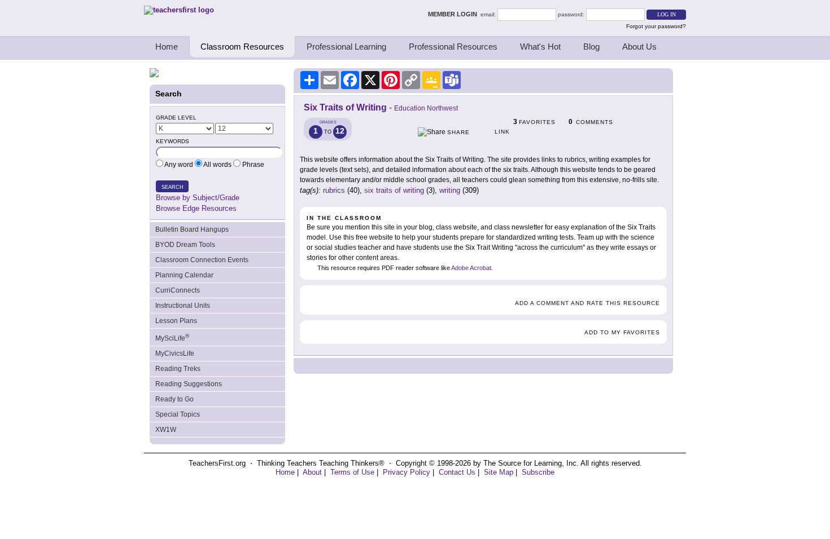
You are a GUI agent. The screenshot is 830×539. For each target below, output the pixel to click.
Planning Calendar (184, 275)
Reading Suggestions (188, 384)
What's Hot (540, 46)
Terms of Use (352, 472)
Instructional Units (182, 306)
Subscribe (538, 472)
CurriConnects (177, 290)
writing (449, 190)
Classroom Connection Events (201, 260)
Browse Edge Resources (196, 208)
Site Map (498, 472)
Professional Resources (453, 46)
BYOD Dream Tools (185, 245)
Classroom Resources (242, 46)
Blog (591, 46)
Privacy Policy (406, 472)
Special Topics (177, 414)
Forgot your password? (656, 26)
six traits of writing (394, 190)
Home (166, 46)
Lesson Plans (176, 321)
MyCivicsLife (174, 353)
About (312, 472)
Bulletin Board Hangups (192, 229)
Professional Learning (346, 46)
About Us (639, 46)
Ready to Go (174, 399)
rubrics (334, 190)
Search (172, 187)
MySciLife (172, 337)
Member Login (454, 14)
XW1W (165, 430)
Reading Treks (177, 369)
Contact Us (457, 472)
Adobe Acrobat (471, 267)
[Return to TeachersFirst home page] (179, 10)
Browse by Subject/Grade (197, 197)
